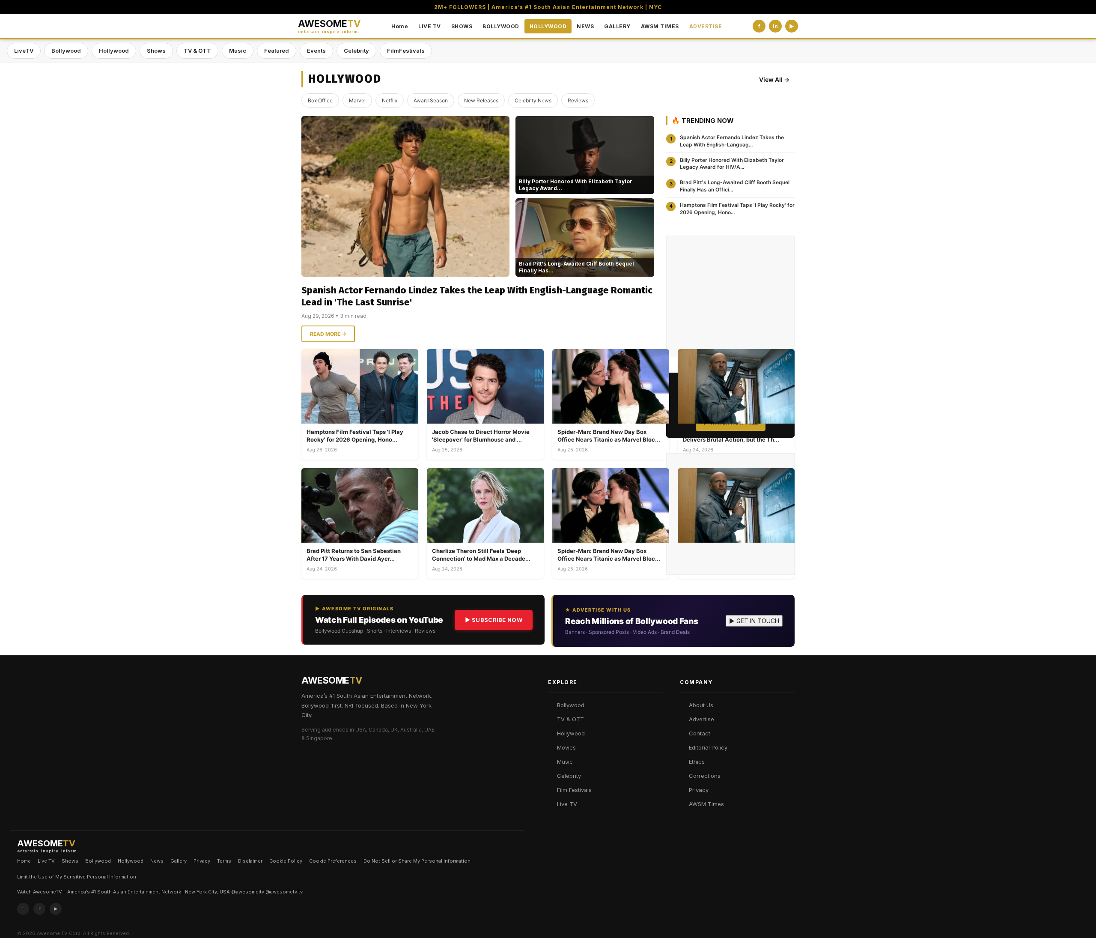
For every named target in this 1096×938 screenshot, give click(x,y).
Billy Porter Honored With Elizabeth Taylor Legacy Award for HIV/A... (732, 163)
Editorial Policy (708, 747)
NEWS (585, 26)
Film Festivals (574, 789)
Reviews (578, 100)
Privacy (699, 789)
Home (399, 26)
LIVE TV (429, 26)
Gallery (178, 861)
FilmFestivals (406, 50)
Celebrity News (533, 100)
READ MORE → (328, 334)
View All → (774, 79)
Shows (156, 50)
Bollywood (66, 50)
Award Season (431, 100)
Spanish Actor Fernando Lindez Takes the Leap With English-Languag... (732, 141)
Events (316, 50)
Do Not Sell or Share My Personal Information (417, 861)
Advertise (701, 719)
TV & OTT (197, 50)
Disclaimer (250, 861)
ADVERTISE (705, 26)
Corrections (705, 775)
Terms (224, 861)
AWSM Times (706, 804)
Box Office (320, 100)
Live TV (567, 804)
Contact (699, 733)
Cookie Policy (285, 861)
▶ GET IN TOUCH (754, 620)
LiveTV (23, 50)
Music (237, 50)
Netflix (389, 100)
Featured (276, 50)
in (775, 26)
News (157, 861)
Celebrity (356, 50)
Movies (566, 747)
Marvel (357, 100)
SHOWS (462, 26)
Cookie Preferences (333, 861)
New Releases (481, 100)
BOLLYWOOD (500, 26)
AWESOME (329, 26)
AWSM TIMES (660, 26)
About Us (701, 705)
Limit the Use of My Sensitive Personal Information (76, 877)
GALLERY (617, 26)
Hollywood (114, 50)
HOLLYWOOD (548, 26)
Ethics (697, 761)
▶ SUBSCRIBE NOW (494, 619)
